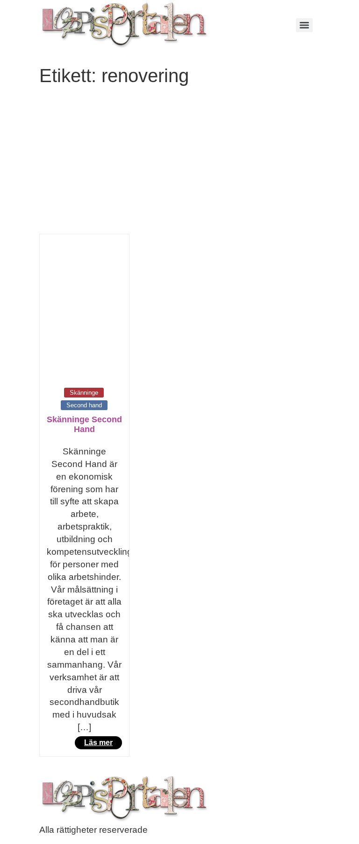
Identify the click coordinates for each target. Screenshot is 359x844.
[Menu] (304, 25)
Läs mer (98, 742)
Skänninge (84, 392)
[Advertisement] (179, 163)
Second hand (84, 405)
